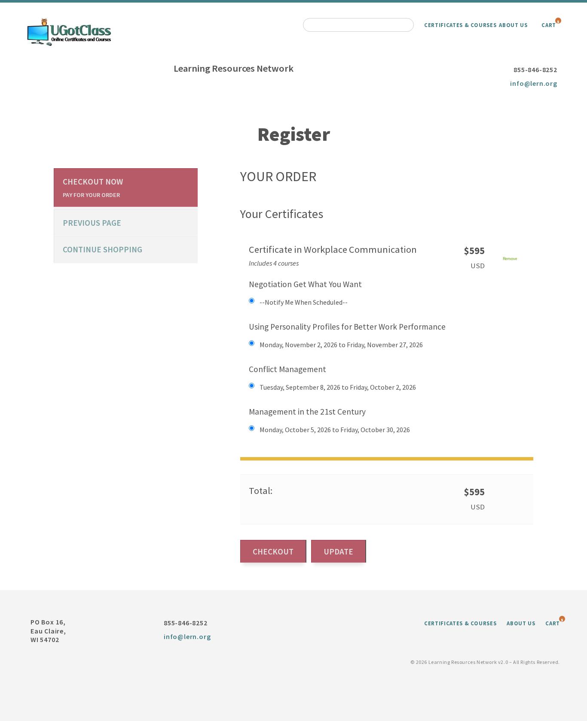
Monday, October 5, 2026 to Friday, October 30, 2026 (335, 429)
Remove (510, 258)
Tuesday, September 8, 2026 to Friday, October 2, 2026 (338, 387)
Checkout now (93, 187)
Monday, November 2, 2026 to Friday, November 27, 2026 (341, 344)
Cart (548, 24)
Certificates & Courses (460, 24)
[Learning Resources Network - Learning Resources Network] (69, 31)
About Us (513, 24)
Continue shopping (102, 249)
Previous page (92, 223)
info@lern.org (533, 83)
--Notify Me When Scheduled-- (304, 302)
